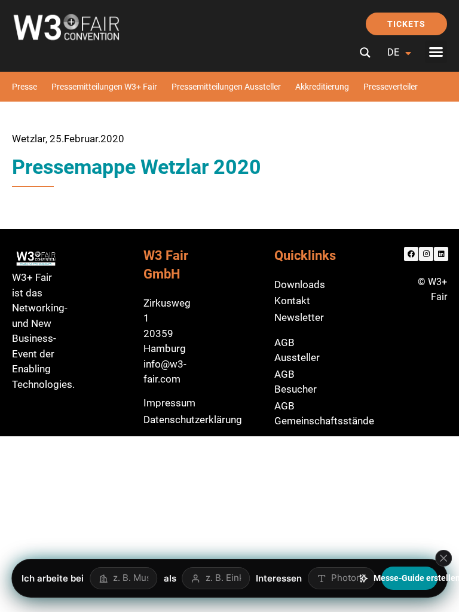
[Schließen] (443, 558)
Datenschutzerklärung (192, 420)
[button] (436, 52)
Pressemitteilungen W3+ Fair (104, 86)
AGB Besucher (295, 382)
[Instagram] (426, 254)
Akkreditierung (322, 86)
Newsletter (299, 317)
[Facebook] (411, 254)
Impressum (169, 403)
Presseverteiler (390, 86)
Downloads (299, 284)
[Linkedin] (441, 254)
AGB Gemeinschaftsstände (324, 413)
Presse (24, 86)
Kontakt (292, 301)
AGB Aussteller (297, 350)
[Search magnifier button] (365, 52)
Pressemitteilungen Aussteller (226, 86)
